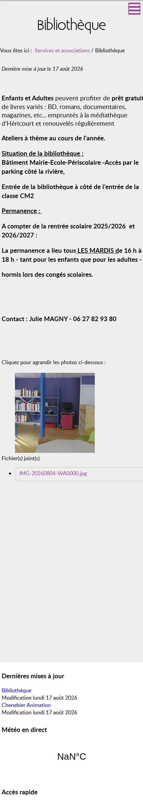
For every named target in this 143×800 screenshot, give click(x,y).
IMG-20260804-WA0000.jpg (53, 473)
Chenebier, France (71, 756)
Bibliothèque (16, 690)
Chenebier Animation (26, 705)
